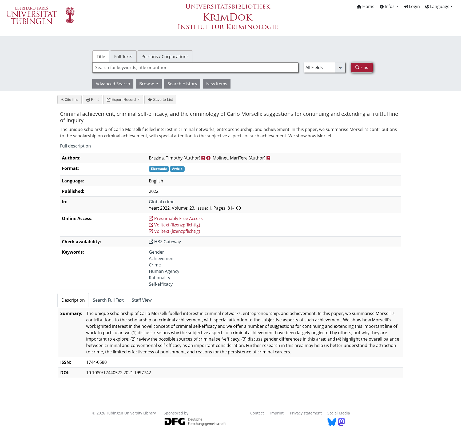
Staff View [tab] (142, 300)
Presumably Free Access (178, 218)
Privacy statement (306, 413)
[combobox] (195, 67)
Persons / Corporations (165, 56)
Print (94, 99)
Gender (156, 252)
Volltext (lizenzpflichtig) (176, 225)
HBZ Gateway (167, 242)
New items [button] (216, 84)
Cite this (70, 99)
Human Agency (164, 271)
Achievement (162, 258)
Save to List (162, 99)
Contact (257, 413)
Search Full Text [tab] (108, 300)
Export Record (123, 99)
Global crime (161, 202)
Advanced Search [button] (113, 84)
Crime (155, 265)
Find (363, 67)
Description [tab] (73, 300)
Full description (75, 146)
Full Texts (123, 56)
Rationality (159, 278)
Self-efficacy (161, 284)
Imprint (277, 413)
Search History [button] (182, 84)
